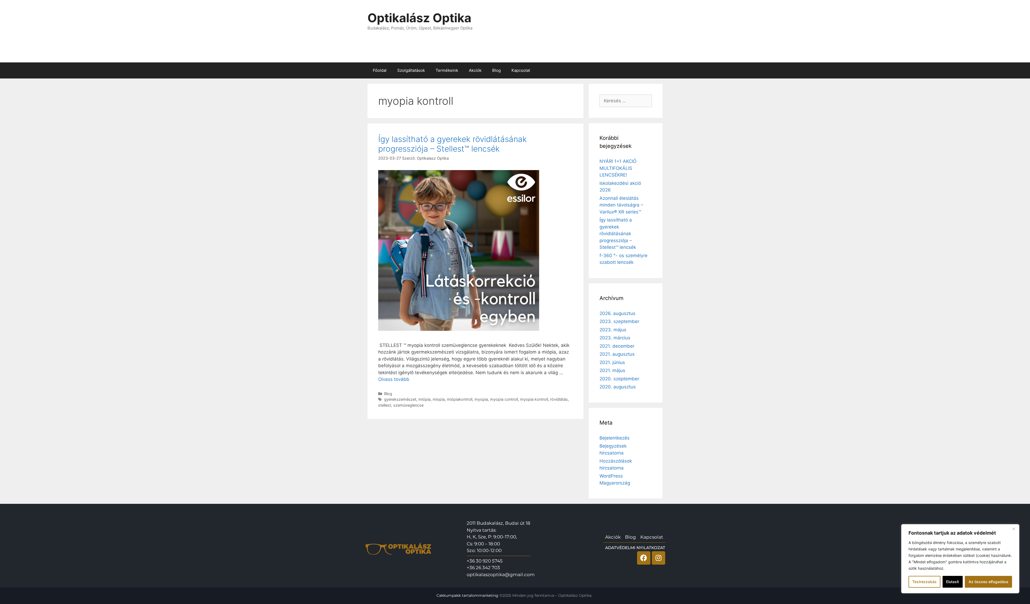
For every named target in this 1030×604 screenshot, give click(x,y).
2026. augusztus (617, 313)
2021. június (612, 362)
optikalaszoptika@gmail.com (501, 574)
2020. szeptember (619, 378)
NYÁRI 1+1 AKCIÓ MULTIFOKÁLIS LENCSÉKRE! (618, 168)
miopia (439, 399)
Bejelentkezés (614, 438)
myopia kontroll (534, 399)
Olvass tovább (393, 379)
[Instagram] (658, 558)
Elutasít (952, 581)
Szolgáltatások (411, 70)
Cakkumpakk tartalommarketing (467, 595)
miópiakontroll (459, 399)
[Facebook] (643, 558)
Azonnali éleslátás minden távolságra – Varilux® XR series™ (621, 205)
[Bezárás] (1013, 529)
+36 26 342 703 (483, 567)
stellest (384, 405)
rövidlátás (559, 399)
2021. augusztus (617, 354)
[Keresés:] (625, 100)
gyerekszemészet (400, 399)
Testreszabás (924, 581)
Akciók (475, 70)
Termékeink (447, 70)
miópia (424, 399)
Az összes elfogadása (988, 581)
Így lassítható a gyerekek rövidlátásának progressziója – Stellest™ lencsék (452, 143)
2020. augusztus (617, 386)
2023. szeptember (619, 321)
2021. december (616, 346)
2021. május (612, 370)
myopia (481, 399)
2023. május (612, 329)
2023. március (614, 337)
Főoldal (380, 70)
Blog (496, 70)
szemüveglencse (408, 405)
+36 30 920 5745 (485, 561)
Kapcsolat (521, 70)
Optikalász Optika (419, 17)
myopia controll (504, 399)
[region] (960, 558)
